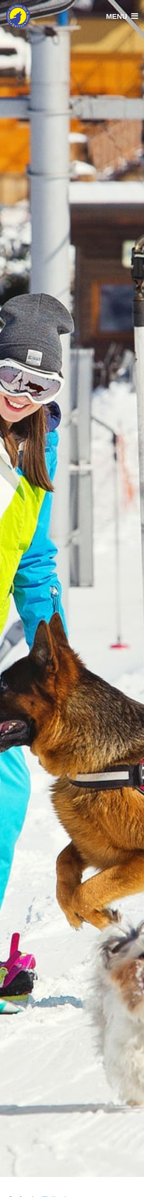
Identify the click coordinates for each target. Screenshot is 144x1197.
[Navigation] (120, 16)
